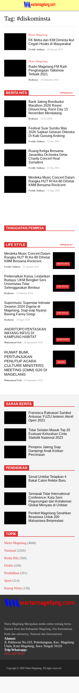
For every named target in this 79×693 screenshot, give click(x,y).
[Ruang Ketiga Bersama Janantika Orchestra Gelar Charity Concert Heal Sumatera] (15, 158)
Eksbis (61, 362)
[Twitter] (21, 614)
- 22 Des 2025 (53, 168)
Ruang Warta (13, 588)
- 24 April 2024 (22, 319)
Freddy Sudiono (36, 49)
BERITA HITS (16, 93)
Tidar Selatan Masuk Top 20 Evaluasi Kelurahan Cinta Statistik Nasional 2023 (49, 433)
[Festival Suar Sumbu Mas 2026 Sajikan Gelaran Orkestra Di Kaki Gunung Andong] (15, 135)
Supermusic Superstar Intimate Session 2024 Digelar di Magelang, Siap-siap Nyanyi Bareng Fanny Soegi (27, 308)
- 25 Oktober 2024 (24, 293)
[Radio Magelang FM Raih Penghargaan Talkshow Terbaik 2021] (15, 68)
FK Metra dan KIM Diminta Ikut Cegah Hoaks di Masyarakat (51, 42)
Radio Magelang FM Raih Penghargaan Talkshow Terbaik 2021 (47, 70)
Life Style (62, 286)
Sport (7, 580)
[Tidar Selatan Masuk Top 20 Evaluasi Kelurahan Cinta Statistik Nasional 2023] (15, 434)
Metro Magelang (38, 34)
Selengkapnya (66, 92)
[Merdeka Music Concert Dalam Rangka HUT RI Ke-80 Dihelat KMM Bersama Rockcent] (15, 184)
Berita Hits (63, 264)
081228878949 (14, 653)
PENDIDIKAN (16, 468)
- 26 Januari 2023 (54, 49)
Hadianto (33, 79)
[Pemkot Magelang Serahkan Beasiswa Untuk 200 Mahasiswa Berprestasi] (15, 518)
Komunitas (63, 339)
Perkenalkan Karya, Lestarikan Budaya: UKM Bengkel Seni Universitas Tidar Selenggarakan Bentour (27, 281)
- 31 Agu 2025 (53, 190)
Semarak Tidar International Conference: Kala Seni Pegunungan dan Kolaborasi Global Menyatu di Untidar (49, 499)
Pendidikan (11, 573)
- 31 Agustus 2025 (30, 266)
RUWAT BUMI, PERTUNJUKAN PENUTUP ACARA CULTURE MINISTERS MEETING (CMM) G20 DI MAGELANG (25, 363)
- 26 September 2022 (32, 342)
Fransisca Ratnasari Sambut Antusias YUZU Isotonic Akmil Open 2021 (50, 416)
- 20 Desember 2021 (49, 79)
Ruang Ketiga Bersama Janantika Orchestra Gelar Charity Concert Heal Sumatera (47, 156)
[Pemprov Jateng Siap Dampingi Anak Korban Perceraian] (15, 452)
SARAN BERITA (19, 404)
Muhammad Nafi (12, 342)
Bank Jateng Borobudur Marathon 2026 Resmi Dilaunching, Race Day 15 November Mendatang (48, 107)
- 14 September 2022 (32, 380)
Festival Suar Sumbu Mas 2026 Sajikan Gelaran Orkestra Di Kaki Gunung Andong (51, 132)
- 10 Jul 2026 (45, 118)
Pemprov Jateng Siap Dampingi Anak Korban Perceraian (45, 450)
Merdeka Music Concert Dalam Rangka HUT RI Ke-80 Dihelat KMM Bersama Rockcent (51, 181)
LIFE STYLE (15, 244)
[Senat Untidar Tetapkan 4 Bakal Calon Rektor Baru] (15, 481)
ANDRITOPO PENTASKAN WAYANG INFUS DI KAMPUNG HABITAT (25, 333)
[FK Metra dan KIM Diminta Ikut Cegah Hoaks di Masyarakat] (15, 41)
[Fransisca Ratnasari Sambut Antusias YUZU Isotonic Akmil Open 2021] (15, 417)
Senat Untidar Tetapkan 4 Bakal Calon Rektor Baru (47, 478)
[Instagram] (13, 614)
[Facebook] (6, 614)
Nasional (10, 550)
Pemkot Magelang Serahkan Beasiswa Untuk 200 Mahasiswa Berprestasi (49, 516)
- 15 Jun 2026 (52, 141)
